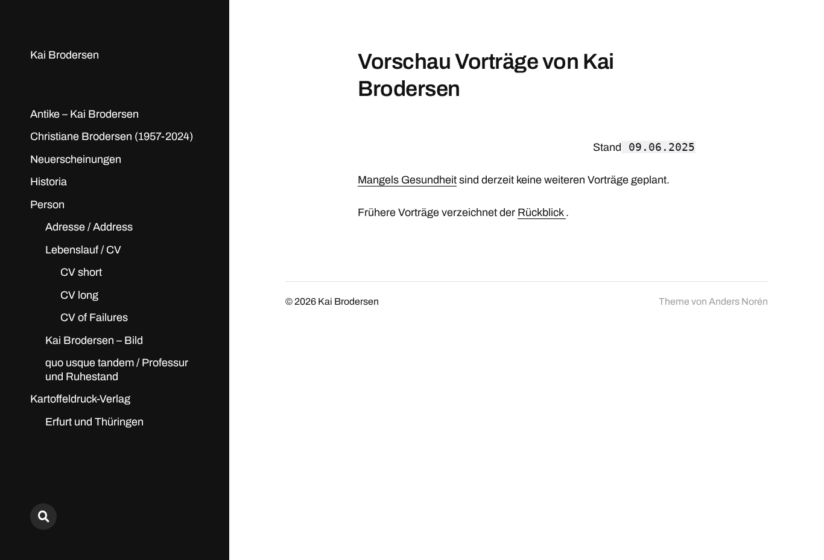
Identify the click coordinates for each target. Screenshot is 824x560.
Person (47, 205)
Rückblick (542, 212)
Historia (48, 182)
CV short (81, 272)
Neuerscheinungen (75, 159)
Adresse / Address (89, 227)
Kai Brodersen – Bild (94, 340)
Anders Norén (738, 301)
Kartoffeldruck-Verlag (80, 399)
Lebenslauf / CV (83, 250)
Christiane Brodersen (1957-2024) (111, 136)
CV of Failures (94, 317)
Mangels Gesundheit (407, 180)
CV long (79, 295)
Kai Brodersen (64, 55)
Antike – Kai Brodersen (84, 114)
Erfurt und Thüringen (94, 422)
